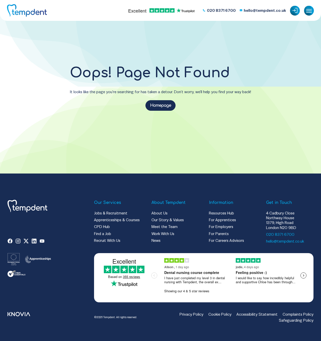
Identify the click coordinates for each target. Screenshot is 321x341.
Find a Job (102, 233)
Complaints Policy (298, 314)
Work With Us (162, 233)
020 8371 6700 (280, 234)
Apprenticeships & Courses (117, 219)
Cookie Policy (219, 314)
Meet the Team (164, 226)
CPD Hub (102, 226)
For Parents (219, 233)
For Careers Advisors (226, 240)
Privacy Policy (191, 314)
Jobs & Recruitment (110, 213)
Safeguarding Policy (296, 320)
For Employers (221, 226)
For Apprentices (222, 219)
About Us (159, 213)
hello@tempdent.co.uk (285, 241)
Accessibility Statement (257, 314)
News (155, 240)
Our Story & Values (167, 219)
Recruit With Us (107, 240)
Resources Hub (221, 213)
